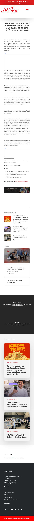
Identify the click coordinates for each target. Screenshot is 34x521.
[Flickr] (20, 3)
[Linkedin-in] (18, 509)
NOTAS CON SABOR (12, 362)
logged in (12, 457)
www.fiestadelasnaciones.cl (21, 181)
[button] (5, 2)
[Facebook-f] (24, 1)
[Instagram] (22, 1)
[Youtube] (20, 1)
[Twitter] (25, 1)
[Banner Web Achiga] (17, 193)
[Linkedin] (27, 1)
